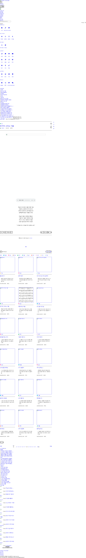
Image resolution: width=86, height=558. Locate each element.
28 (37, 446)
